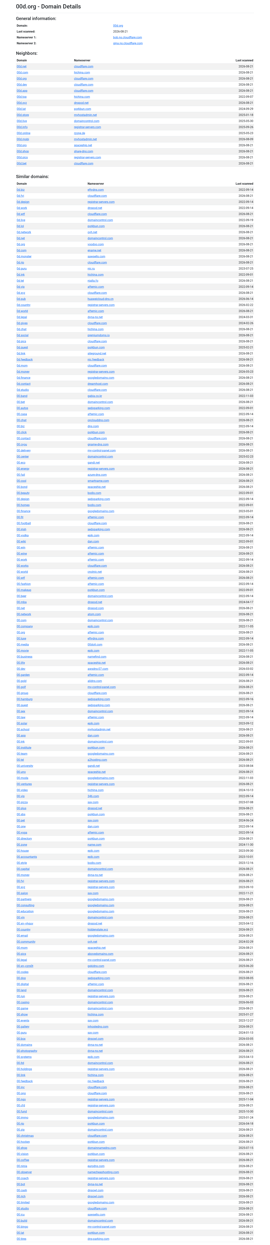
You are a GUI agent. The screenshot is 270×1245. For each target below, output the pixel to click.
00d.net (21, 66)
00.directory (24, 838)
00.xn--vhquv (25, 923)
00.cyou (22, 444)
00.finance (23, 511)
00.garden (23, 675)
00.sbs (21, 814)
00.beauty (23, 493)
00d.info (22, 127)
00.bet (21, 402)
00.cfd (21, 1105)
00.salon (22, 893)
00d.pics (22, 157)
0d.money (23, 371)
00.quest (22, 705)
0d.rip (20, 262)
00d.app (22, 90)
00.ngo (21, 1099)
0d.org (21, 244)
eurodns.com (96, 1166)
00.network (24, 614)
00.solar (22, 723)
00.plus (21, 808)
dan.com (93, 541)
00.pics (21, 954)
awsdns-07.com (98, 669)
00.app (21, 735)
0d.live (21, 220)
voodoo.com (96, 244)
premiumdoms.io (99, 335)
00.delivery (24, 450)
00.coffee (23, 1160)
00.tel (20, 760)
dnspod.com (96, 608)
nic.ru (91, 268)
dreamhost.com (98, 384)
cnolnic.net (95, 572)
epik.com (93, 535)
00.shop (22, 1148)
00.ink (21, 741)
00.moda (22, 778)
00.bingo (22, 1226)
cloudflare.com (83, 66)
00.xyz (21, 887)
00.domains (24, 1045)
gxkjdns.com (96, 966)
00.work (22, 559)
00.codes (22, 972)
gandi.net (94, 462)
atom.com (94, 614)
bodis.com (94, 493)
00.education (25, 911)
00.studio (23, 1208)
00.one (21, 826)
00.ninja (22, 1166)
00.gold (21, 681)
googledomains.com (101, 377)
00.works (22, 565)
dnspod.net (81, 103)
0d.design (23, 202)
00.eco (21, 462)
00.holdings (24, 1069)
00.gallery (23, 1026)
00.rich (21, 1196)
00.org (21, 632)
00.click (22, 432)
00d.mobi (23, 139)
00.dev (21, 669)
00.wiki (21, 541)
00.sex (21, 711)
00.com (21, 620)
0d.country (23, 305)
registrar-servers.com (87, 127)
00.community (26, 941)
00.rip (20, 1123)
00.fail (21, 474)
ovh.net (92, 232)
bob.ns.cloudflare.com (127, 37)
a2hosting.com (97, 760)
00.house (23, 850)
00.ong (21, 1093)
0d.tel (20, 280)
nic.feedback (96, 359)
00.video (22, 790)
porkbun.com (82, 109)
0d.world (22, 311)
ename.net (94, 250)
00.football (24, 523)
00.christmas (25, 1135)
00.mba (22, 602)
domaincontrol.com (86, 121)
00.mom (22, 948)
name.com (94, 844)
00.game (22, 1008)
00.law (21, 717)
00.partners (24, 899)
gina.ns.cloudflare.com (128, 43)
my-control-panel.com (102, 450)
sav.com (93, 802)
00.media (23, 644)
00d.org (118, 25)
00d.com (22, 72)
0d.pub (21, 299)
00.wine (22, 553)
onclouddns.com (98, 420)
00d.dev (22, 84)
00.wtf (21, 578)
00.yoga (22, 832)
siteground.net (97, 353)
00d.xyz (22, 103)
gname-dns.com (98, 444)
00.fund (22, 1111)
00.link (21, 1075)
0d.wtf (21, 214)
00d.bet (21, 163)
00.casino (23, 1002)
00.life (21, 662)
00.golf (21, 687)
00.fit (20, 517)
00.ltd (20, 1063)
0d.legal (22, 317)
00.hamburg (25, 699)
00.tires (21, 1239)
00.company (25, 626)
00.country (23, 929)
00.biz (21, 426)
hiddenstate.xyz (98, 929)
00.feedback (25, 1081)
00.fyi (20, 881)
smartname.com (98, 481)
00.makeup (24, 590)
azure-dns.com (97, 474)
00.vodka (23, 535)
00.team (22, 753)
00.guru (22, 1032)
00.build (22, 1220)
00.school (23, 729)
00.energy (23, 468)
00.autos (22, 408)
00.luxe (21, 638)
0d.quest (22, 347)
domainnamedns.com (102, 1148)
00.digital (23, 984)
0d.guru (22, 268)
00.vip (21, 796)
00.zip (21, 1129)
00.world (22, 572)
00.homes (23, 505)
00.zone (22, 844)
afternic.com (96, 287)
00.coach (23, 1178)
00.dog (21, 978)
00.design (23, 499)
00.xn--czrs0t (25, 966)
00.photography (27, 1051)
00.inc (21, 1087)
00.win (21, 547)
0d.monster (24, 256)
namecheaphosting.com (103, 1172)
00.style (22, 863)
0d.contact (23, 384)
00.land (21, 990)
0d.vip (21, 287)
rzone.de (79, 133)
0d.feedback (25, 359)
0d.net (21, 238)
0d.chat (21, 329)
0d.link (21, 353)
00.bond (22, 487)
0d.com (21, 250)
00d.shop (23, 151)
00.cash (22, 1190)
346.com (93, 796)
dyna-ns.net (95, 317)
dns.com (93, 426)
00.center (23, 456)
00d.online (23, 133)
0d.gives (22, 323)
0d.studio (23, 390)
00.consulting (25, 905)
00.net (21, 608)
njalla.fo (93, 280)
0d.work (22, 208)
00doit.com (95, 644)
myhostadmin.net (85, 115)
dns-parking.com (98, 1239)
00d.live (22, 121)
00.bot (21, 1184)
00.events (23, 1020)
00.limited (23, 1202)
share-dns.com (83, 151)
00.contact (23, 438)
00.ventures (24, 784)
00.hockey (23, 1142)
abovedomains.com (100, 954)
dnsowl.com (95, 1038)
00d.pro (22, 145)
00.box (21, 1038)
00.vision (22, 1154)
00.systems (24, 1057)
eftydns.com (96, 189)
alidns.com (95, 681)
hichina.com (82, 72)
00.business (24, 656)
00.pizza (22, 802)
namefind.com (97, 656)
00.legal (22, 960)
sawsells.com (96, 256)
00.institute (24, 747)
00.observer (24, 1172)
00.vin (21, 917)
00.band (22, 396)
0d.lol (20, 226)
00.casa (22, 414)
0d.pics (21, 341)
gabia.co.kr (95, 396)
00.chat (21, 420)
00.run (21, 996)
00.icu (21, 1214)
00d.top (22, 96)
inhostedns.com (98, 1026)
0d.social (22, 335)
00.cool (21, 481)
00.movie (23, 650)
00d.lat (21, 109)
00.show (22, 1014)
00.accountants (27, 857)
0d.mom (22, 365)
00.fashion (24, 584)
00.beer (21, 596)
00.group (22, 693)
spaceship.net (83, 145)
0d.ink (21, 274)
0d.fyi (20, 196)
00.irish (21, 529)
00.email (22, 935)
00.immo (22, 1117)
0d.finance (23, 377)
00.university (25, 766)
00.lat (20, 1233)
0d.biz (21, 189)
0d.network (24, 232)
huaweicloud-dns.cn (101, 299)
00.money (23, 875)
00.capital (23, 869)
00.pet (21, 820)
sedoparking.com (99, 408)
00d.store (23, 115)
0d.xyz (21, 293)
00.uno (21, 772)
